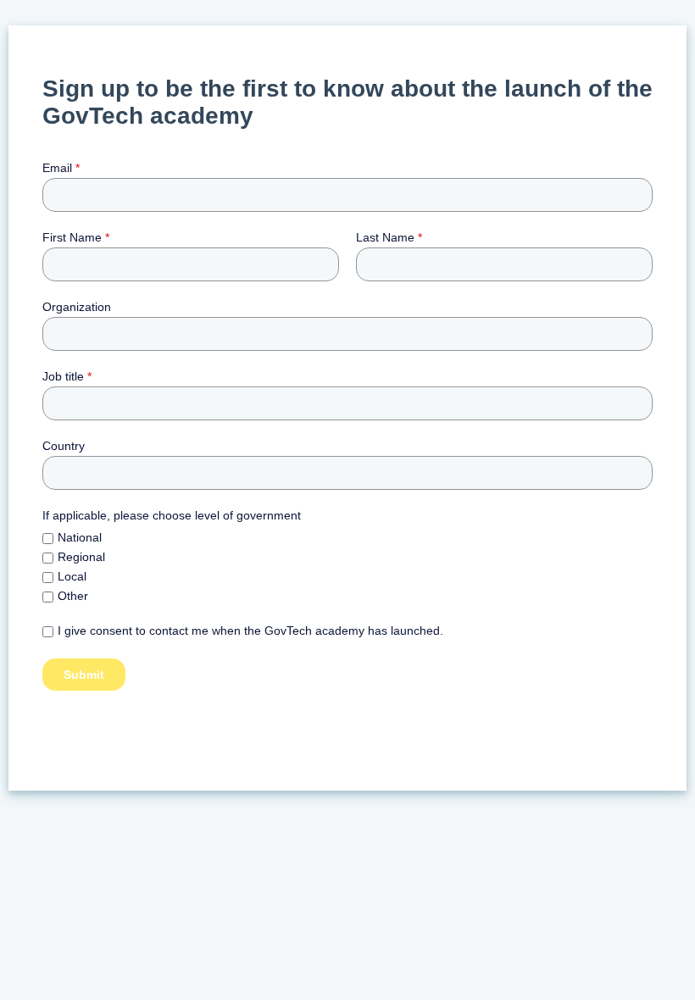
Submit (84, 674)
